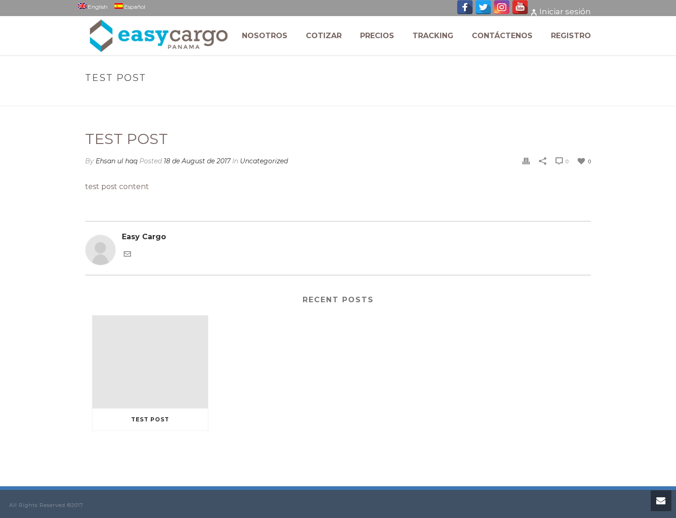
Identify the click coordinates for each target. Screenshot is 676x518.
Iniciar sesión (565, 11)
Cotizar (324, 35)
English (97, 6)
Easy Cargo (144, 236)
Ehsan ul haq (116, 161)
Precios (377, 35)
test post (150, 419)
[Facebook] (465, 11)
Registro (571, 35)
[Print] (526, 161)
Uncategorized (519, 97)
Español (134, 6)
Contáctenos (502, 35)
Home (479, 97)
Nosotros (264, 35)
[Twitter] (483, 11)
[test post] (150, 362)
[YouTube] (520, 11)
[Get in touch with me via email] (127, 253)
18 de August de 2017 (197, 161)
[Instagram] (501, 11)
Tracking (432, 35)
